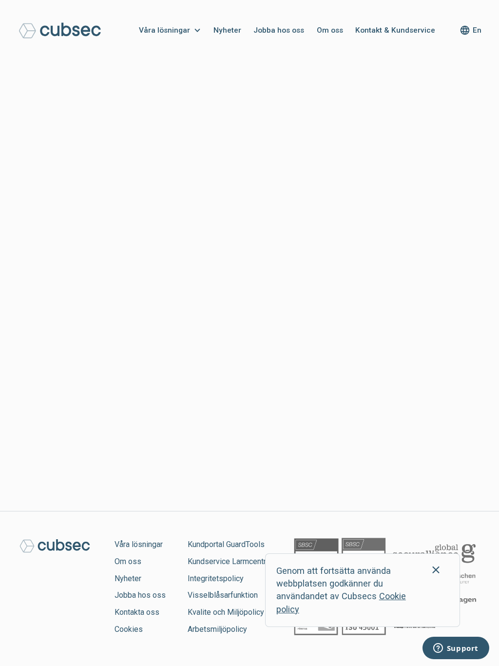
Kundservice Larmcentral (230, 561)
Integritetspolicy (216, 578)
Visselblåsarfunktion (223, 595)
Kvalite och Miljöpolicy (226, 612)
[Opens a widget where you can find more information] (455, 649)
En (477, 30)
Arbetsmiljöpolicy (217, 629)
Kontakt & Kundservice (395, 30)
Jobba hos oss (278, 30)
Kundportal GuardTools (226, 544)
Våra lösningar (164, 30)
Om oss (330, 30)
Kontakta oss (137, 612)
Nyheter (227, 30)
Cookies (129, 629)
